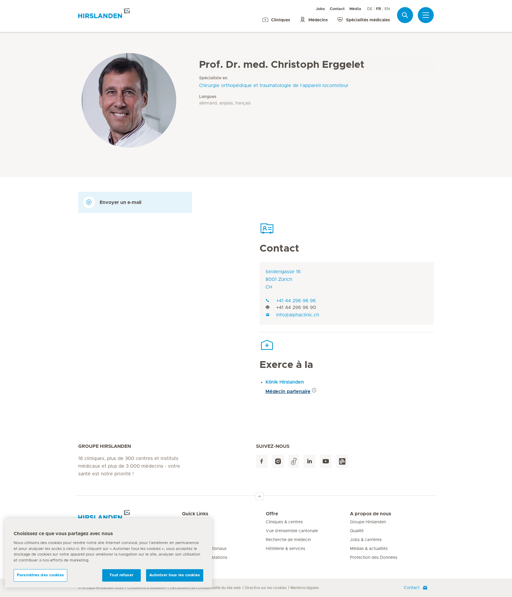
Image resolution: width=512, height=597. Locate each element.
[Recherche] (405, 15)
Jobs (320, 9)
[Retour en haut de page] (259, 496)
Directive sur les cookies (266, 588)
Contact (337, 9)
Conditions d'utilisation (146, 588)
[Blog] (342, 461)
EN (387, 9)
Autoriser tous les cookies (174, 575)
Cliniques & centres (284, 522)
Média (355, 9)
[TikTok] (294, 461)
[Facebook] (262, 461)
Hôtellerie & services (285, 549)
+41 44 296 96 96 (296, 300)
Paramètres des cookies (40, 575)
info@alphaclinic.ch (297, 315)
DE (369, 9)
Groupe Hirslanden (368, 522)
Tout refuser (121, 575)
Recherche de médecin (288, 540)
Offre (272, 513)
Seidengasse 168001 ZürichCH (283, 279)
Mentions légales (304, 588)
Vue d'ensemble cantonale (292, 531)
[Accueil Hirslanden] (130, 517)
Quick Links (195, 513)
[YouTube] (326, 461)
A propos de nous (370, 513)
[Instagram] (278, 461)
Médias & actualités (369, 549)
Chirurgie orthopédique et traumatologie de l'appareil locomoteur (273, 85)
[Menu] (426, 15)
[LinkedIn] (309, 461)
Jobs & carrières (366, 540)
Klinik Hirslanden (284, 382)
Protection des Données (373, 558)
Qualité (357, 531)
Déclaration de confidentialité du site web (205, 588)
